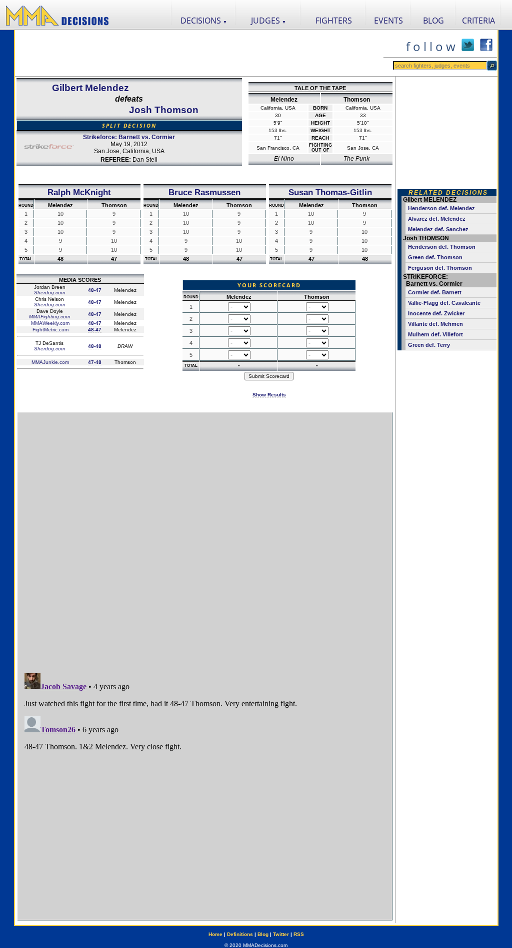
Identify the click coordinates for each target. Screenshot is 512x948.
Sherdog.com (49, 292)
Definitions (240, 934)
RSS (299, 934)
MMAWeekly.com (50, 323)
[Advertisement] (199, 53)
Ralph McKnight (79, 192)
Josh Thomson (163, 110)
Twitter (281, 934)
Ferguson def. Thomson (440, 268)
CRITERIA (478, 20)
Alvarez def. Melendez (437, 219)
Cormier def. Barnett (435, 292)
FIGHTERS (334, 20)
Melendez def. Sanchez (438, 229)
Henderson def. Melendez (441, 208)
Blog (263, 934)
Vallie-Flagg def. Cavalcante (444, 303)
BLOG (433, 20)
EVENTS (388, 20)
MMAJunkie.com (49, 362)
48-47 (95, 290)
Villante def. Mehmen (435, 324)
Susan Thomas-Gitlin (330, 192)
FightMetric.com (49, 329)
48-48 (95, 346)
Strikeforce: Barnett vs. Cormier (129, 137)
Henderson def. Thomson (442, 247)
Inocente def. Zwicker (436, 313)
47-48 (95, 362)
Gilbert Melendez (90, 88)
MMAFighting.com (49, 316)
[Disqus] (204, 538)
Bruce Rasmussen (204, 192)
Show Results (269, 394)
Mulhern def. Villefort (435, 334)
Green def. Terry (429, 345)
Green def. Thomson (435, 257)
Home (215, 934)
